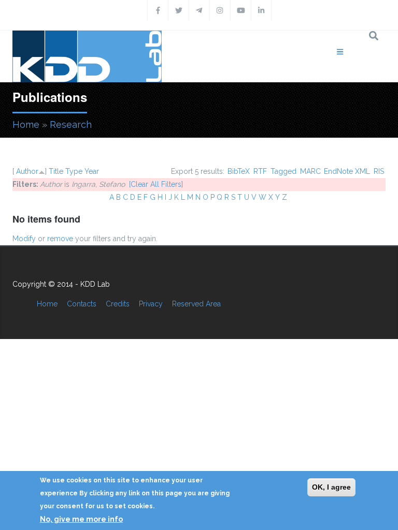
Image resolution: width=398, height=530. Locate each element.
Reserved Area (196, 304)
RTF (260, 171)
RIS (379, 171)
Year (91, 171)
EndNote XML (347, 171)
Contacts (81, 304)
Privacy (151, 304)
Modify (24, 238)
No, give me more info (81, 519)
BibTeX (239, 171)
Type (73, 171)
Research (71, 124)
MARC (310, 171)
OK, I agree (331, 487)
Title (56, 171)
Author (27, 171)
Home (25, 124)
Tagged (283, 171)
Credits (118, 304)
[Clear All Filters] (156, 184)
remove (60, 238)
